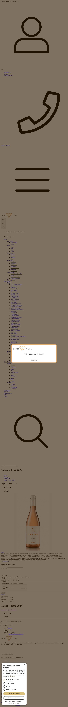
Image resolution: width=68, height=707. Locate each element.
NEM (32, 360)
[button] (14, 702)
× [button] (24, 664)
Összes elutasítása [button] (14, 698)
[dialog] (14, 684)
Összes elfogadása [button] (14, 693)
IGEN (35, 360)
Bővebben (12, 676)
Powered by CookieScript (14, 703)
